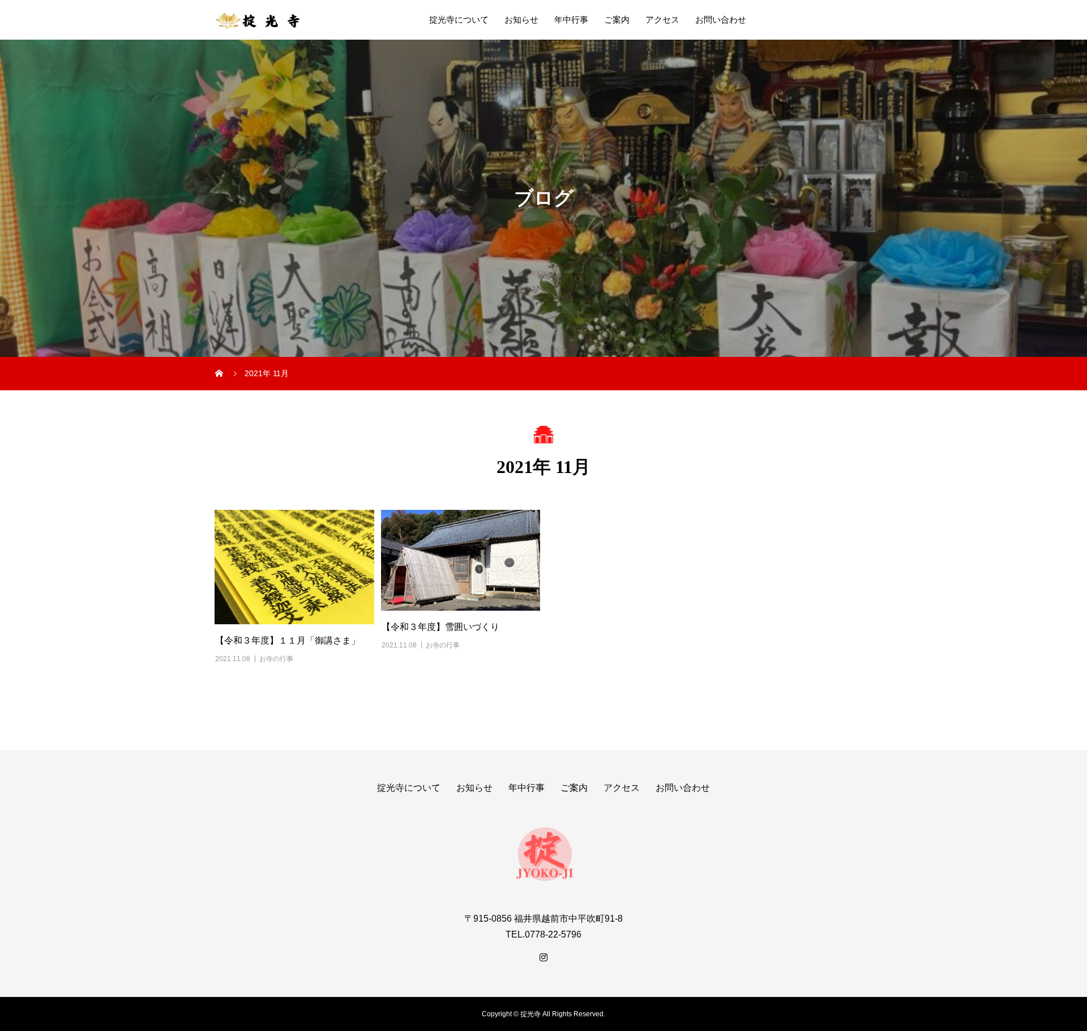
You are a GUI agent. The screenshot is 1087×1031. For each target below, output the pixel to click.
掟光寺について (459, 19)
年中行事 (571, 19)
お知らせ (521, 19)
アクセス (662, 19)
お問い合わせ (720, 19)
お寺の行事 (276, 659)
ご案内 (617, 19)
